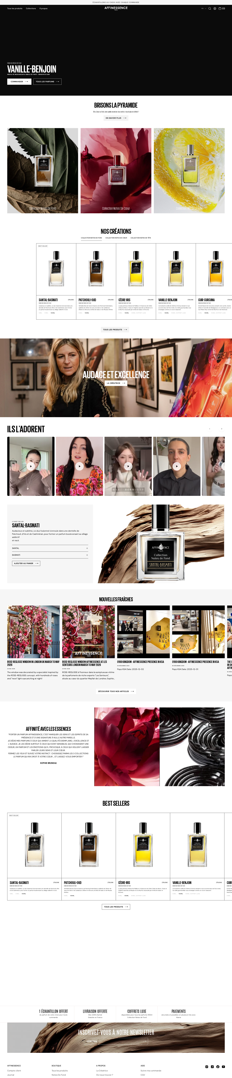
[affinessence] (116, 8)
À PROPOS (100, 1066)
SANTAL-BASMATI (48, 300)
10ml (40, 313)
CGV (143, 1075)
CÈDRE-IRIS (124, 300)
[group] (116, 2)
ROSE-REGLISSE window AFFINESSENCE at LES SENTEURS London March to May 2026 (84, 663)
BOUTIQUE (56, 1066)
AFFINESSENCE (14, 1066)
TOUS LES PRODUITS (112, 330)
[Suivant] (222, 429)
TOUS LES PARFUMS (45, 82)
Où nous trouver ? (104, 1075)
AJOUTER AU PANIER (23, 563)
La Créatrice (102, 1070)
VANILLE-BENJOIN (167, 300)
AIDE (143, 1066)
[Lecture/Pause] (31, 466)
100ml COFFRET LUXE (138, 313)
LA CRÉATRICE (113, 383)
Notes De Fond (59, 1075)
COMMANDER (17, 82)
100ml (53, 313)
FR (203, 8)
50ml (46, 313)
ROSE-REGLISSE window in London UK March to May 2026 (33, 663)
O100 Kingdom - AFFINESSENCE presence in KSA (140, 661)
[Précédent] (210, 429)
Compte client (14, 1070)
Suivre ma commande (151, 1070)
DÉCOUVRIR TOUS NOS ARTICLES (113, 691)
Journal (10, 1075)
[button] (209, 8)
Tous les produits (60, 1070)
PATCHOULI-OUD (87, 300)
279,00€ (71, 299)
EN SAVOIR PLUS (113, 118)
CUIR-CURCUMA (206, 300)
